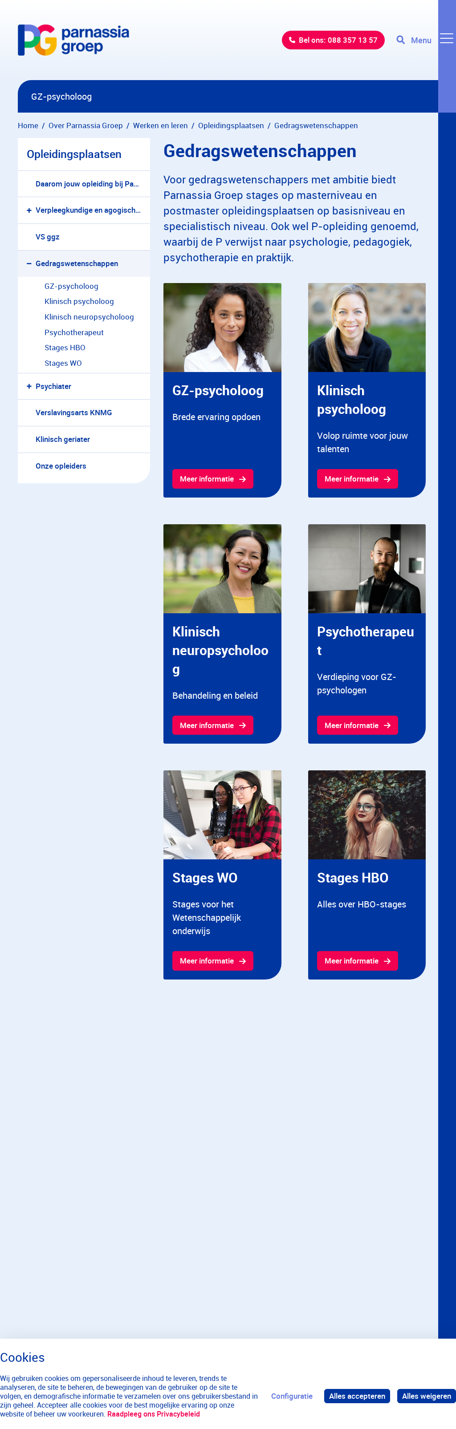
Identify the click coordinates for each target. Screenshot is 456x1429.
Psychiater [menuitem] (53, 386)
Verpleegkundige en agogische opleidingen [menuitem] (93, 210)
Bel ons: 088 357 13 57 (338, 40)
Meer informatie (207, 479)
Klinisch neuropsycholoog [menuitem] (89, 317)
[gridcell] (222, 390)
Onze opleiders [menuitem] (61, 466)
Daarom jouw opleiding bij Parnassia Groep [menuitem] (93, 183)
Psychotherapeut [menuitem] (74, 332)
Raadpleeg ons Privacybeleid (153, 1414)
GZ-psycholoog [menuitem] (71, 286)
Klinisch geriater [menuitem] (63, 439)
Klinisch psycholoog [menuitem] (79, 301)
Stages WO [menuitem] (63, 363)
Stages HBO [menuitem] (65, 347)
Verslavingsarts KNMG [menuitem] (74, 412)
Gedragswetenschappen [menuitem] (77, 263)
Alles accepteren (357, 1396)
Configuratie (292, 1396)
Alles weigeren (426, 1396)
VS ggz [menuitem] (48, 236)
